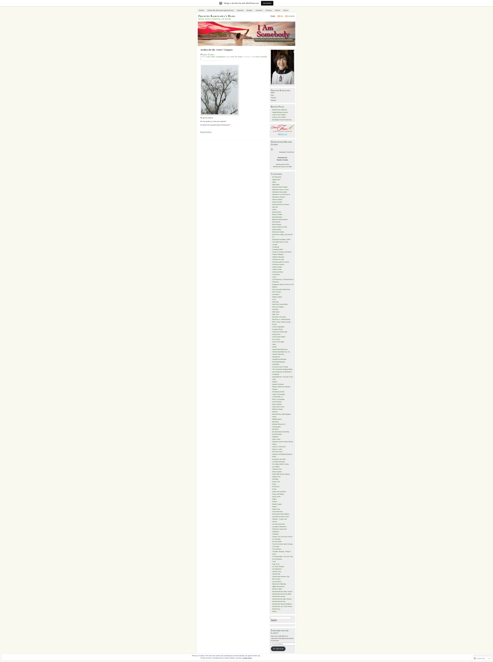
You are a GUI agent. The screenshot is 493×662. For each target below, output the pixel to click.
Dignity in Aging (277, 297)
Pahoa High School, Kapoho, (281, 474)
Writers (274, 611)
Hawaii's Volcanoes (278, 354)
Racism (274, 501)
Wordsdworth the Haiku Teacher (282, 591)
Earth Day (275, 302)
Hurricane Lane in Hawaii (280, 367)
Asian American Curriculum (280, 204)
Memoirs (275, 411)
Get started (267, 3)
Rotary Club (276, 509)
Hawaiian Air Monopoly (279, 359)
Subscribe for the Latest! (279, 631)
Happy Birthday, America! (280, 112)
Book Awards (276, 222)
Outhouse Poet (277, 469)
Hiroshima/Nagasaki (278, 362)
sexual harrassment (278, 524)
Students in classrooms (279, 529)
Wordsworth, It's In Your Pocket (282, 606)
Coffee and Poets (277, 272)
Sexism (274, 521)
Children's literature (278, 257)
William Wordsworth (278, 586)
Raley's (274, 506)
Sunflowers (275, 531)
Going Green (276, 334)
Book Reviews (276, 224)
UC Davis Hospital (278, 566)
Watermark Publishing (279, 584)
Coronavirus (276, 274)
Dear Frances (276, 292)
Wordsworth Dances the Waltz (282, 166)
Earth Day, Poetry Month (280, 304)
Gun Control (276, 339)
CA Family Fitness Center (280, 242)
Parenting (275, 479)
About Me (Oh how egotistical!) (220, 10)
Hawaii (274, 347)
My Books (275, 429)
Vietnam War (276, 574)
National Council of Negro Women (282, 441)
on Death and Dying (278, 461)
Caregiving (275, 247)
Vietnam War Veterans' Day (280, 576)
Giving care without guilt (279, 332)
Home (201, 10)
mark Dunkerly (277, 401)
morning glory (276, 427)
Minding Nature (277, 419)
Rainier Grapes (277, 504)
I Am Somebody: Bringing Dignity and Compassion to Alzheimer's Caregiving (282, 371)
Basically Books (277, 217)
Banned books (276, 212)
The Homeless (276, 549)
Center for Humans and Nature (282, 252)
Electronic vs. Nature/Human (281, 319)
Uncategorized (220, 56)
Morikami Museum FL (279, 424)
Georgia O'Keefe (277, 329)
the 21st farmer (277, 541)
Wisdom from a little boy (279, 110)
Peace (274, 484)
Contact (259, 10)
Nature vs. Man (277, 449)
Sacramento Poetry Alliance (280, 514)
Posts (281, 16)
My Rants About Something (280, 432)
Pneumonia (275, 486)
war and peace (277, 581)
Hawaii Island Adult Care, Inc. (281, 352)
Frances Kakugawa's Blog (216, 16)
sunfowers (275, 534)
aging (274, 182)
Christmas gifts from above (280, 262)
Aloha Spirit (275, 184)
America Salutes (277, 199)
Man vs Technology (278, 399)
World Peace (276, 609)
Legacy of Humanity (278, 394)
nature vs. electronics (279, 446)
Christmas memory (278, 264)
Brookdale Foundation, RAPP (281, 239)
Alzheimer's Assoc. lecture (280, 189)
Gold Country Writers (279, 337)
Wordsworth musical (278, 596)
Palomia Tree (276, 476)
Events (269, 10)
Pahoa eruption (277, 471)
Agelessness (276, 179)
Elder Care (275, 314)
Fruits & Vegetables (278, 327)
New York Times (277, 451)
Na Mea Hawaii (277, 434)
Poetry (213, 56)
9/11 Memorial (276, 177)
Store (285, 10)
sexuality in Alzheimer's (279, 526)
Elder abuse (276, 312)
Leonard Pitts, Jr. (277, 396)
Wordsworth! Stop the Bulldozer (282, 604)
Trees (274, 561)
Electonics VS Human (279, 317)
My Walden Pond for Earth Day (282, 120)
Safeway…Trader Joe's (279, 519)
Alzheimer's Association (279, 192)
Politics (274, 499)
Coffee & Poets (277, 269)
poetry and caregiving (279, 491)
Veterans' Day (276, 571)
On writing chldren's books (280, 464)
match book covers (278, 406)
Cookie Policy (247, 658)
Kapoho (274, 381)
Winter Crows (207, 54)
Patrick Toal (276, 481)
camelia (274, 244)
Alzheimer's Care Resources (281, 194)
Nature (274, 444)
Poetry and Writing (278, 494)
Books (249, 10)
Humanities (275, 364)
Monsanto (275, 422)
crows (208, 56)
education (275, 309)
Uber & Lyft (275, 564)
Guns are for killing (278, 342)
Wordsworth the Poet (282, 164)
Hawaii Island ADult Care (280, 349)
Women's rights (277, 589)
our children (276, 466)
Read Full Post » (206, 132)
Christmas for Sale (278, 259)
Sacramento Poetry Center (280, 516)
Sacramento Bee (277, 511)
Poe (236, 56)
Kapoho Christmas (278, 384)
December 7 (276, 294)
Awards (240, 10)
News (277, 10)
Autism (274, 209)
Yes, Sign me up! (278, 648)
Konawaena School (278, 391)
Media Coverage (277, 409)
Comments (291, 16)
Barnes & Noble (277, 214)
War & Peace (276, 579)
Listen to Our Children (279, 115)
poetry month (276, 496)
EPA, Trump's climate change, (281, 322)
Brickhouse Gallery (278, 232)
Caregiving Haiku (277, 249)
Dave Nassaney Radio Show (281, 289)
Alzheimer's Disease (278, 197)
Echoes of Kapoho (278, 307)
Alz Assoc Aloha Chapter (280, 187)
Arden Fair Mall (277, 202)
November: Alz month (279, 459)
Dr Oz (274, 299)
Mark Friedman (277, 404)
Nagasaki (275, 436)
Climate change (277, 267)
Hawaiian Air (276, 357)
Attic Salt (275, 207)
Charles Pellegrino (278, 254)
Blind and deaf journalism (280, 219)
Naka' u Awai (276, 439)
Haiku (274, 344)
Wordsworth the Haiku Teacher (282, 599)
